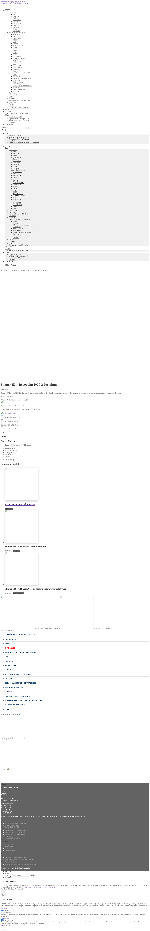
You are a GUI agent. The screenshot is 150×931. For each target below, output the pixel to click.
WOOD (15, 60)
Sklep (7, 10)
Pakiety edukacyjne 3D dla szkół (19, 100)
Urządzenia (12, 102)
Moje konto (8, 871)
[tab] (77, 432)
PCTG (15, 54)
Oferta (7, 115)
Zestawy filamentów (15, 705)
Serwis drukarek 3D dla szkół (18, 113)
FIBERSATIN (17, 67)
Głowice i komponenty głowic (23, 78)
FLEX (15, 49)
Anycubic (16, 16)
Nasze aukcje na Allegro (13, 838)
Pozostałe (10, 709)
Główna (7, 9)
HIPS (15, 51)
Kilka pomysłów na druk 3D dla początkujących (20, 864)
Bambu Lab (17, 20)
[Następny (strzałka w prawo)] (3, 929)
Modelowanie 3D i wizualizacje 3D (16, 830)
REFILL (16, 69)
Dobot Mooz (17, 23)
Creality (15, 21)
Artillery (15, 18)
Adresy (7, 848)
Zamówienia (9, 847)
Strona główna (5, 270)
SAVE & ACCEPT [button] (7, 925)
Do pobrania (9, 836)
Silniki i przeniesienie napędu (22, 86)
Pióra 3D (12, 93)
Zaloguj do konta (10, 845)
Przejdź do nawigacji (7, 2)
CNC (10, 97)
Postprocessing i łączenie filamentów (23, 700)
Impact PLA (17, 47)
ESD (14, 64)
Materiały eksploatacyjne (17, 32)
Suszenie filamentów (11, 863)
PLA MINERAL (18, 45)
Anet (14, 14)
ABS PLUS (17, 38)
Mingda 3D (8, 109)
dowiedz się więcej (9, 413)
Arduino (11, 104)
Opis (6, 432)
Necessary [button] (4, 909)
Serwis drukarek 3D (15, 117)
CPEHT (15, 40)
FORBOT (12, 98)
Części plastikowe (19, 89)
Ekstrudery (16, 76)
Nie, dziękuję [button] (37, 887)
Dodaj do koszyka (18, 593)
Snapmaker (16, 31)
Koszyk (8, 877)
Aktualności (9, 124)
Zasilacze (16, 91)
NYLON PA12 (18, 56)
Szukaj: (3, 128)
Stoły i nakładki (18, 82)
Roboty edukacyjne (14, 687)
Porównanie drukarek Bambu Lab (16, 857)
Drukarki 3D (13, 12)
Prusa (15, 29)
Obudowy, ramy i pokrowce (18, 696)
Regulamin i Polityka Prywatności (16, 823)
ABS (14, 36)
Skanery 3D (13, 95)
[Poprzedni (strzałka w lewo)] (1, 929)
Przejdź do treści (20, 2)
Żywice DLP (17, 34)
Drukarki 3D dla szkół (12, 827)
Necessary (6, 911)
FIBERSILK (17, 65)
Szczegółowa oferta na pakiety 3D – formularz (24, 143)
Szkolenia (12, 122)
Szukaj (28, 128)
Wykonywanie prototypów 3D (19, 119)
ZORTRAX (17, 62)
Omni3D (16, 27)
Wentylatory (17, 84)
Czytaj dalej (9, 509)
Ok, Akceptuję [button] (26, 887)
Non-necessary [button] (5, 918)
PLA (14, 42)
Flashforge (16, 25)
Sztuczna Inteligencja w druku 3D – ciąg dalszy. (20, 859)
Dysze (15, 75)
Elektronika (17, 80)
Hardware (16, 87)
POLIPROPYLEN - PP (21, 58)
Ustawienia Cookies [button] (50, 887)
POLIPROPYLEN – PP (21, 195)
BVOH (15, 43)
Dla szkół (8, 111)
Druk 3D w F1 (9, 861)
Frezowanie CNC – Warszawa (19, 120)
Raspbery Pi (13, 106)
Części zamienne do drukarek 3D (19, 73)
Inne (14, 71)
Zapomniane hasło (11, 850)
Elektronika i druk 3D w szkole (19, 108)
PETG (15, 53)
